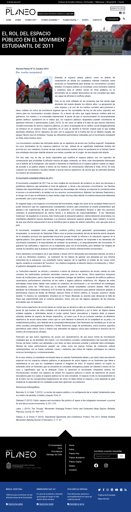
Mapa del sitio (103, 499)
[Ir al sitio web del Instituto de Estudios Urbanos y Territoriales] (23, 465)
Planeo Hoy (30, 20)
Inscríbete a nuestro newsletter (108, 451)
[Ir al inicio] (20, 11)
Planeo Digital (70, 20)
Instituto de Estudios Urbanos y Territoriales (75, 2)
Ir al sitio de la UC (13, 2)
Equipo (85, 20)
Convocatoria (112, 19)
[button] (124, 19)
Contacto (97, 20)
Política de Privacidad (106, 495)
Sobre (18, 20)
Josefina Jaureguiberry (31, 72)
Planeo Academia (49, 20)
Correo (121, 2)
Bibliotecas (100, 2)
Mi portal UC (111, 2)
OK (121, 456)
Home (8, 20)
